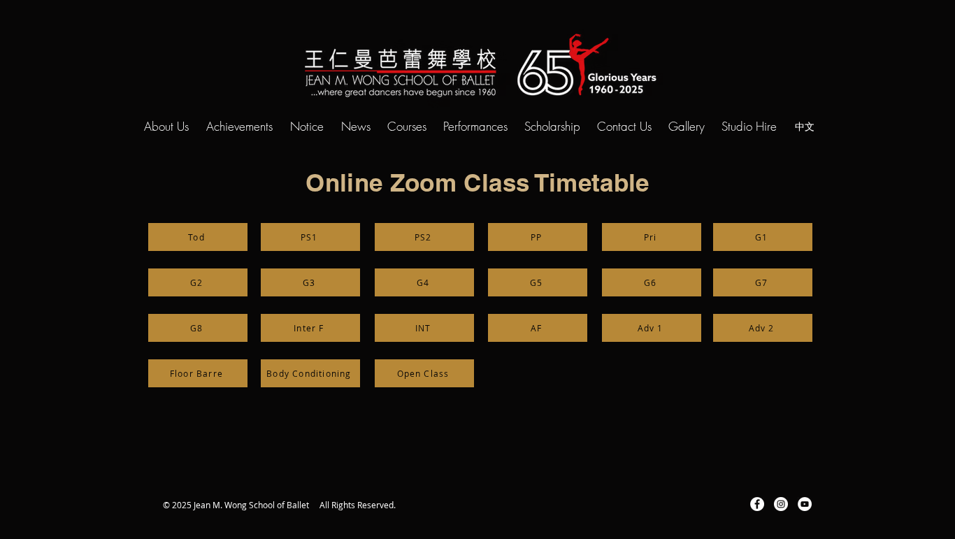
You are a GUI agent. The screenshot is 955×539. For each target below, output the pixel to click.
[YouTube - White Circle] (805, 504)
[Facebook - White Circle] (757, 504)
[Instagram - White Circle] (781, 504)
